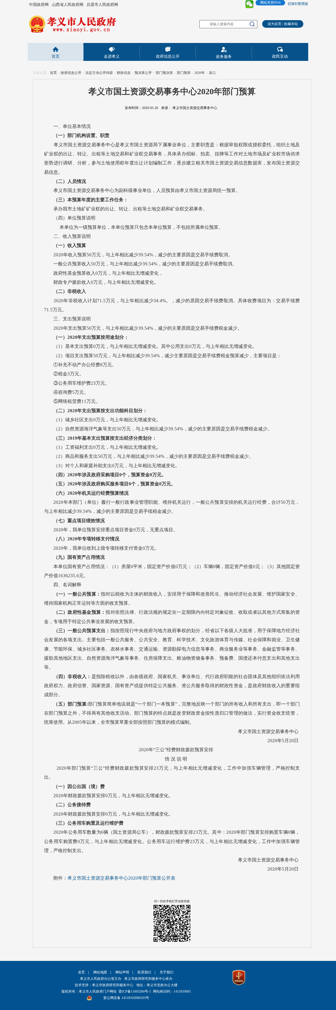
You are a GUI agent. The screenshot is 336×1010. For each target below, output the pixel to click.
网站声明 (122, 972)
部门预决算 (164, 73)
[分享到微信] (249, 4)
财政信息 (124, 73)
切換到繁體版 (298, 4)
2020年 (200, 73)
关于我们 (166, 972)
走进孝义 (112, 56)
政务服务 (224, 57)
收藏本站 (291, 24)
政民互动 (280, 56)
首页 (56, 56)
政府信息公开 (168, 56)
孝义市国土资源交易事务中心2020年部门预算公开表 (121, 878)
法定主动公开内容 (99, 73)
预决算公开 (143, 73)
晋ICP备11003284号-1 (135, 991)
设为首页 (274, 24)
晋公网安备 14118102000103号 (126, 998)
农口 (212, 73)
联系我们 (144, 972)
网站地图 (100, 972)
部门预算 (184, 73)
